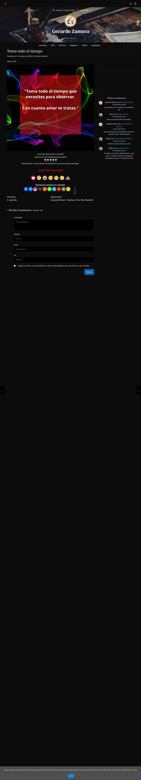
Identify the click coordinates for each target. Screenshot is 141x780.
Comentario (18, 217)
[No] (139, 774)
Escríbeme (95, 45)
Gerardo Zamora (70, 31)
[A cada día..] (2, 390)
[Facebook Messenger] (30, 189)
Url (15, 255)
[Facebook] (26, 189)
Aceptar (71, 776)
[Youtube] (59, 189)
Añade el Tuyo (38, 210)
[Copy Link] (68, 189)
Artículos (43, 45)
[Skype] (54, 189)
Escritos (62, 45)
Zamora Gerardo (42, 56)
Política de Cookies (131, 770)
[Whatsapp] (49, 189)
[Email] (63, 189)
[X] (40, 189)
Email (16, 245)
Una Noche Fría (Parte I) (123, 139)
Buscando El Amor (126, 102)
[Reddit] (45, 189)
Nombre (17, 234)
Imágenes (74, 45)
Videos (84, 45)
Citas (53, 45)
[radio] (45, 160)
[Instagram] (35, 189)
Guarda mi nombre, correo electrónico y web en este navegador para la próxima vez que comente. (53, 266)
